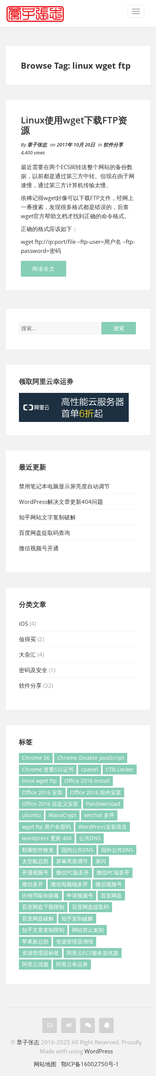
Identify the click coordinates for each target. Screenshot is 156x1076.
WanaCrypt (62, 815)
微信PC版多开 (72, 872)
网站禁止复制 (88, 929)
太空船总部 (35, 861)
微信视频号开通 (39, 548)
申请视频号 (80, 895)
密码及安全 (33, 670)
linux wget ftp (39, 780)
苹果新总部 (35, 941)
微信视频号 (108, 884)
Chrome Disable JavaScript (90, 757)
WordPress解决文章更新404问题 (61, 501)
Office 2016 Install (87, 780)
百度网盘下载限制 (43, 906)
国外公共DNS (117, 849)
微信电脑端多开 (69, 884)
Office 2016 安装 (42, 792)
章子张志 (37, 144)
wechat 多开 (99, 815)
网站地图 (45, 1064)
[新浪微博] (68, 1025)
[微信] (87, 1025)
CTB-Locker (120, 769)
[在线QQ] (106, 1025)
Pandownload (103, 803)
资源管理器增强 (74, 941)
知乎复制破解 (77, 918)
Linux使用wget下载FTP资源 (74, 125)
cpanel (89, 769)
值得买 (27, 639)
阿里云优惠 (35, 964)
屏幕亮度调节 (72, 861)
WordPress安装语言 (102, 826)
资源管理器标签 (40, 952)
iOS (23, 623)
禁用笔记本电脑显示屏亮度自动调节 (64, 486)
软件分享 (113, 144)
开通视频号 (35, 872)
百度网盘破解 (38, 918)
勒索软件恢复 (38, 849)
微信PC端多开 (113, 872)
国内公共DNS (77, 849)
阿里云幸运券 (72, 964)
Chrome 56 (36, 757)
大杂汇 (27, 654)
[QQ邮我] (49, 1025)
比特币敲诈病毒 (40, 895)
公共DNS (90, 838)
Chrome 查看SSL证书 (47, 769)
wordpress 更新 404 (47, 838)
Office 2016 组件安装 (95, 792)
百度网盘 (111, 895)
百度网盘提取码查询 (44, 532)
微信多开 (32, 884)
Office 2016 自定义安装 (50, 803)
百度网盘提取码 (90, 906)
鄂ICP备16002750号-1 (90, 1064)
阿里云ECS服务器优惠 (93, 952)
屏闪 (100, 861)
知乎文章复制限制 (43, 929)
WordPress (98, 1051)
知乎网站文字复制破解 (47, 517)
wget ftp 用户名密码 (46, 826)
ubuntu (31, 815)
